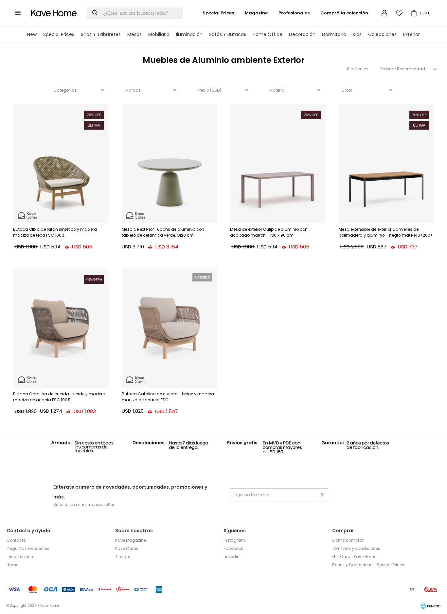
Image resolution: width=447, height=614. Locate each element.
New (32, 34)
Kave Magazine (130, 540)
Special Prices (58, 34)
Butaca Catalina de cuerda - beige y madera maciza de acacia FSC (168, 397)
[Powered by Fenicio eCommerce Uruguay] (430, 606)
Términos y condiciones (356, 548)
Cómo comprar (348, 540)
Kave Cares (126, 548)
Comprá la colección (344, 13)
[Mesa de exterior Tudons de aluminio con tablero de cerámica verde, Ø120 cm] (169, 163)
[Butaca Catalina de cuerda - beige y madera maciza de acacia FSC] (169, 328)
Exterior (411, 34)
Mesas (134, 34)
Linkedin (232, 556)
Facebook (233, 548)
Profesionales (294, 13)
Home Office (267, 34)
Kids (357, 34)
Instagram (234, 540)
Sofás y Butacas (227, 34)
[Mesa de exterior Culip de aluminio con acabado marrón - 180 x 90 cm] (278, 163)
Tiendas (123, 556)
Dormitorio (334, 34)
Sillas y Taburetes (101, 34)
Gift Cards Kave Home (354, 556)
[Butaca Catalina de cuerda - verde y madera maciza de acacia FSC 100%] (61, 328)
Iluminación (189, 34)
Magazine (256, 13)
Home (12, 565)
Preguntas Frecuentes (28, 548)
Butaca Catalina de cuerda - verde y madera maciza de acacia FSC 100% (59, 397)
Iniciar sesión (20, 556)
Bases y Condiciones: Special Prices (368, 565)
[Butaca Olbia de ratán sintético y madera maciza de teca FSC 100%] (61, 163)
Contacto (16, 540)
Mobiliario (159, 34)
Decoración (302, 34)
